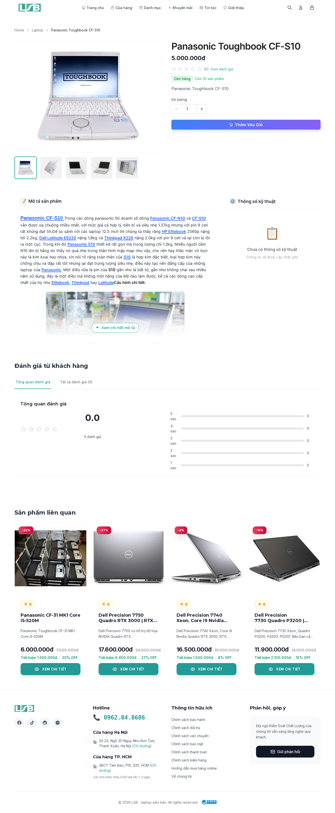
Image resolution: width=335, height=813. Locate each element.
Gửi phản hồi (288, 751)
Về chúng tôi (181, 776)
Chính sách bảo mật (187, 744)
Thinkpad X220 (118, 237)
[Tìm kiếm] (289, 7)
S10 (127, 256)
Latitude (106, 282)
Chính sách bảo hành (188, 720)
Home (19, 30)
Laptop (37, 30)
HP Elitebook (174, 231)
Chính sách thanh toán (189, 752)
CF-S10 (199, 218)
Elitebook (60, 282)
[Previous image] (23, 96)
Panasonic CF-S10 (42, 218)
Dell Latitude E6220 (57, 237)
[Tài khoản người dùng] (300, 7)
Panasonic (51, 269)
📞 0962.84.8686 (119, 717)
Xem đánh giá (222, 69)
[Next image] (154, 96)
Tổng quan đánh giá (32, 382)
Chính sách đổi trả (185, 728)
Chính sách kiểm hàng (188, 760)
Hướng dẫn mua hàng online (194, 768)
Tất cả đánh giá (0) (76, 382)
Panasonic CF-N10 (167, 218)
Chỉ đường (141, 746)
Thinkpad (80, 282)
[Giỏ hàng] (312, 7)
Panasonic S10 (81, 244)
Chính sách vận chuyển (190, 736)
